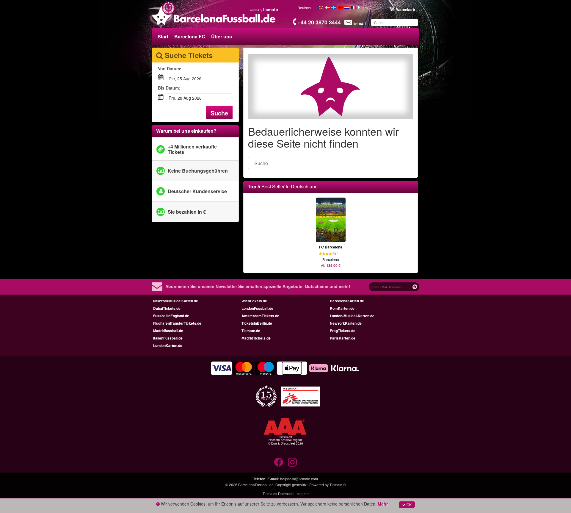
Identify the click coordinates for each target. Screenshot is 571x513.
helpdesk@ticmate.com (299, 478)
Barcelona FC (189, 36)
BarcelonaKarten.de (347, 301)
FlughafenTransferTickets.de (177, 323)
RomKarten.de (342, 308)
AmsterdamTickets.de (260, 315)
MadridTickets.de (256, 338)
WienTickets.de (254, 301)
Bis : (169, 88)
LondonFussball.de (257, 308)
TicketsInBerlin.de (256, 323)
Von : (169, 68)
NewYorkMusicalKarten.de (175, 301)
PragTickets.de (342, 330)
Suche (219, 113)
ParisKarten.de (342, 338)
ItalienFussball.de (168, 338)
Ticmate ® (338, 484)
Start (163, 36)
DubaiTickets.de (167, 308)
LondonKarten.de (167, 345)
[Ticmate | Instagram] (292, 462)
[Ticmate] (263, 9)
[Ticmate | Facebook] (278, 462)
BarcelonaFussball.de (256, 484)
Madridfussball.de (168, 330)
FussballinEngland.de (171, 315)
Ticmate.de (250, 330)
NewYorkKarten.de (346, 323)
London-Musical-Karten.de (352, 315)
